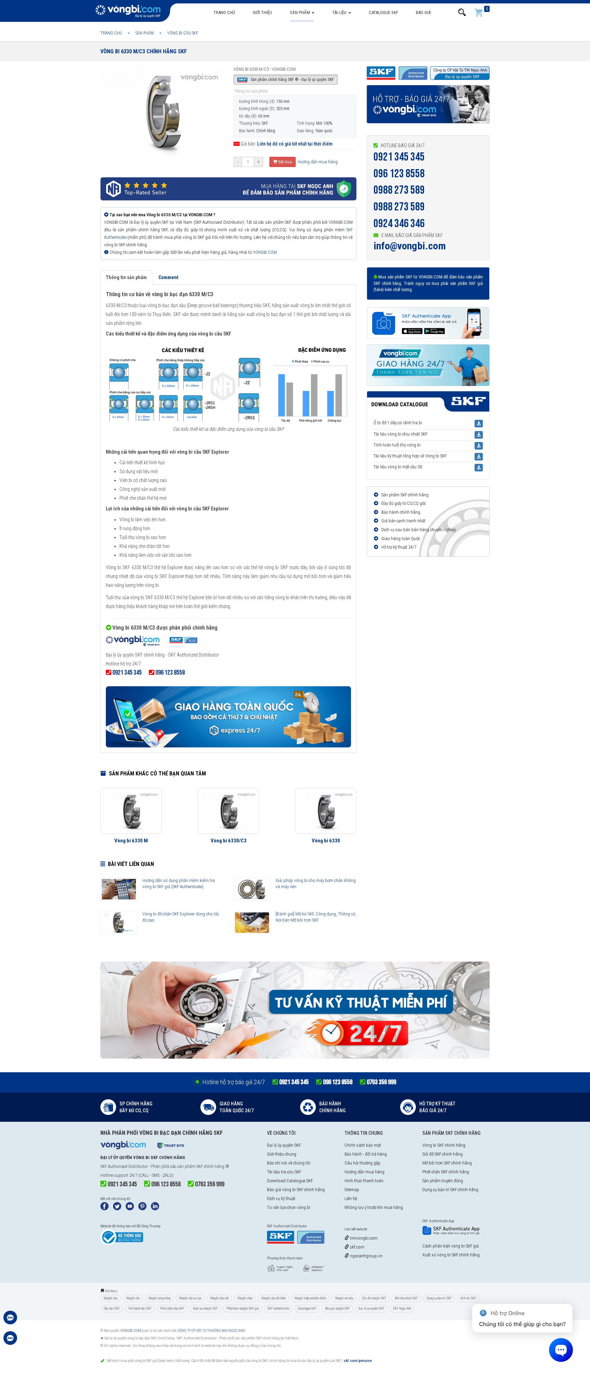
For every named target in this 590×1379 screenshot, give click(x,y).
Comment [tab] (168, 277)
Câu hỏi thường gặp (362, 1163)
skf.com (356, 1247)
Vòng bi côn (133, 1298)
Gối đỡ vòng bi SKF (374, 1298)
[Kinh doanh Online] (10, 1321)
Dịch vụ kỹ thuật (281, 1198)
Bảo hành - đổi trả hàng (366, 1154)
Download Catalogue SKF (290, 1180)
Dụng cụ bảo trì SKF (439, 1298)
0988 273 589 (399, 190)
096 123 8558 (399, 174)
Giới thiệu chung (281, 1154)
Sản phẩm (300, 12)
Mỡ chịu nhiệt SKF (406, 1298)
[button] (462, 12)
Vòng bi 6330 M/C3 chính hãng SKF (143, 51)
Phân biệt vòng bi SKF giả (242, 1308)
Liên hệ (351, 1198)
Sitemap (352, 1189)
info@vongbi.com (410, 246)
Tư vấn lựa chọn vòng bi (288, 1207)
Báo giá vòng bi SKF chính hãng (296, 1189)
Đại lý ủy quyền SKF (284, 1145)
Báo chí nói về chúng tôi (288, 1163)
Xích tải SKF (468, 1298)
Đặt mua (284, 162)
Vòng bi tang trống (159, 1298)
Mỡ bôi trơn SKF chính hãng (447, 1163)
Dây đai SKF (111, 1308)
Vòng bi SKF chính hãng (443, 1145)
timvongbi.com (363, 1238)
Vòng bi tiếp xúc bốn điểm (310, 1298)
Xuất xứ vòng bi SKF (205, 1308)
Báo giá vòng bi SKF (337, 1308)
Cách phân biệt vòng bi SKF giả (450, 1246)
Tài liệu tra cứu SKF (284, 1171)
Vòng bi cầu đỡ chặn (273, 1298)
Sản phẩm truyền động (442, 1180)
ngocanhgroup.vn (365, 1255)
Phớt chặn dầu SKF (172, 1308)
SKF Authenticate (278, 1308)
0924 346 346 (399, 224)
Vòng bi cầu (110, 1298)
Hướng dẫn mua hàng (317, 161)
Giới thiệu (262, 12)
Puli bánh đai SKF (140, 1308)
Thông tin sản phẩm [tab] (126, 277)
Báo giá (423, 12)
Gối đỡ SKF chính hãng (442, 1154)
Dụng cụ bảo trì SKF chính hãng (450, 1189)
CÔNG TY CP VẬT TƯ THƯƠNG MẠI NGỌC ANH (211, 1330)
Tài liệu (340, 12)
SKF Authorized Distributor (124, 1166)
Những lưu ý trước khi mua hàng (374, 1207)
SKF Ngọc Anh (402, 1308)
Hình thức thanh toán (364, 1180)
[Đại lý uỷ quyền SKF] (151, 642)
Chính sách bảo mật (363, 1145)
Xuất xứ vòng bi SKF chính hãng (451, 1254)
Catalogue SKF (383, 12)
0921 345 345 (399, 157)
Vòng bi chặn (245, 1298)
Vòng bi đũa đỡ (219, 1298)
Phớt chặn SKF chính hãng (445, 1171)
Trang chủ (224, 12)
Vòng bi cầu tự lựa (190, 1298)
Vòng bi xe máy (344, 1298)
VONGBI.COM (265, 252)
